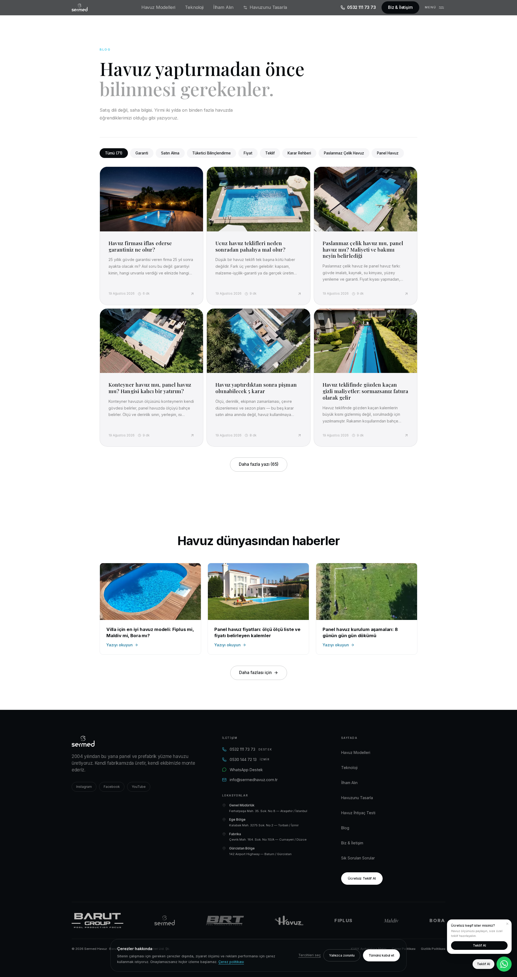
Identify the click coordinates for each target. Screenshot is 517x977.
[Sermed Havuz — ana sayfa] (80, 7)
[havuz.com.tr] (289, 920)
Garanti (141, 153)
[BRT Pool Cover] (225, 920)
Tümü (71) (114, 153)
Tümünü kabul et (381, 955)
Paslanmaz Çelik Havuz (344, 153)
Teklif (270, 153)
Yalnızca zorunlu (342, 955)
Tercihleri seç (309, 955)
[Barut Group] (97, 920)
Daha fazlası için (255, 672)
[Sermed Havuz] (164, 920)
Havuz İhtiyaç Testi (358, 812)
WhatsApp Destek (246, 769)
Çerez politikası (231, 962)
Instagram (84, 787)
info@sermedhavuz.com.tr (254, 779)
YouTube (139, 787)
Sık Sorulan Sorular (358, 858)
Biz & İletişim (400, 7)
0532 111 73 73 (361, 7)
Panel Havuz (388, 153)
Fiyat (248, 153)
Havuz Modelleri (158, 7)
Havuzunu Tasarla (268, 7)
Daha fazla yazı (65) (258, 464)
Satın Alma (170, 153)
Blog (345, 828)
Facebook (112, 787)
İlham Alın (223, 7)
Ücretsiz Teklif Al (362, 878)
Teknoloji (194, 7)
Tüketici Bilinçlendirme (211, 153)
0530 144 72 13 (250, 759)
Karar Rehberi (299, 153)
